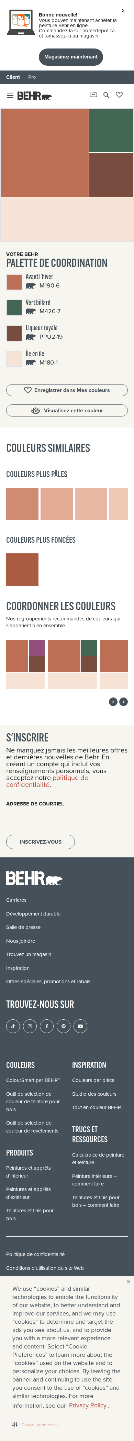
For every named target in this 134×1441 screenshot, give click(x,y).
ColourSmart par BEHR (33, 1080)
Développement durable (33, 914)
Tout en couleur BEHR (96, 1107)
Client (13, 77)
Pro (32, 77)
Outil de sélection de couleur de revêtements (32, 1127)
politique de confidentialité (47, 781)
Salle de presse (23, 927)
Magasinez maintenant (71, 57)
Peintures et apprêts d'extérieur (28, 1193)
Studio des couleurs (94, 1094)
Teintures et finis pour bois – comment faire (96, 1201)
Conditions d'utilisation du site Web (45, 1268)
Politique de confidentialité (35, 1254)
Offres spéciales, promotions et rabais (48, 981)
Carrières (16, 900)
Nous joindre (20, 941)
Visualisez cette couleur (73, 410)
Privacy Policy (88, 1405)
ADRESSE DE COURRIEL (35, 803)
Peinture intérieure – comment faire (94, 1180)
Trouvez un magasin (28, 954)
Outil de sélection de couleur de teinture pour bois (33, 1101)
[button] (35, 1424)
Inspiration (18, 968)
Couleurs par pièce (93, 1080)
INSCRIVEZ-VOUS (41, 842)
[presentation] (113, 701)
